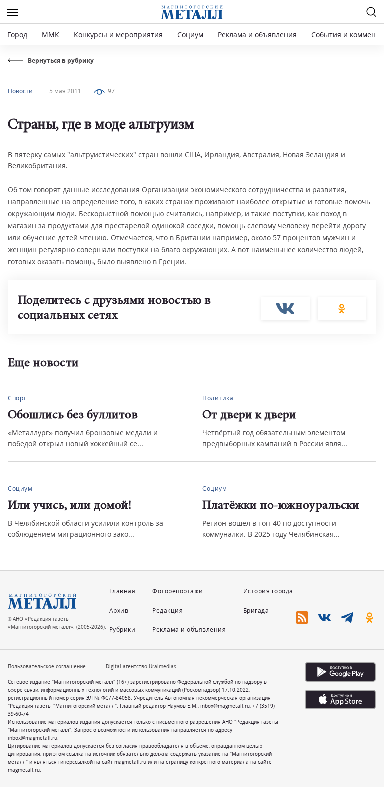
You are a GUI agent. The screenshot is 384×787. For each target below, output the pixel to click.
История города (269, 591)
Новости (20, 91)
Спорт (17, 398)
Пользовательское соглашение (47, 666)
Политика (218, 398)
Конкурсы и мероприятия (119, 35)
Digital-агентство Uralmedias (141, 666)
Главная (123, 591)
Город (18, 35)
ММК (51, 35)
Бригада (257, 610)
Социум (191, 35)
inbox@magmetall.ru (225, 706)
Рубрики (123, 630)
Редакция (167, 610)
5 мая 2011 (66, 91)
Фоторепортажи (178, 591)
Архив (119, 610)
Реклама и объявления (257, 35)
